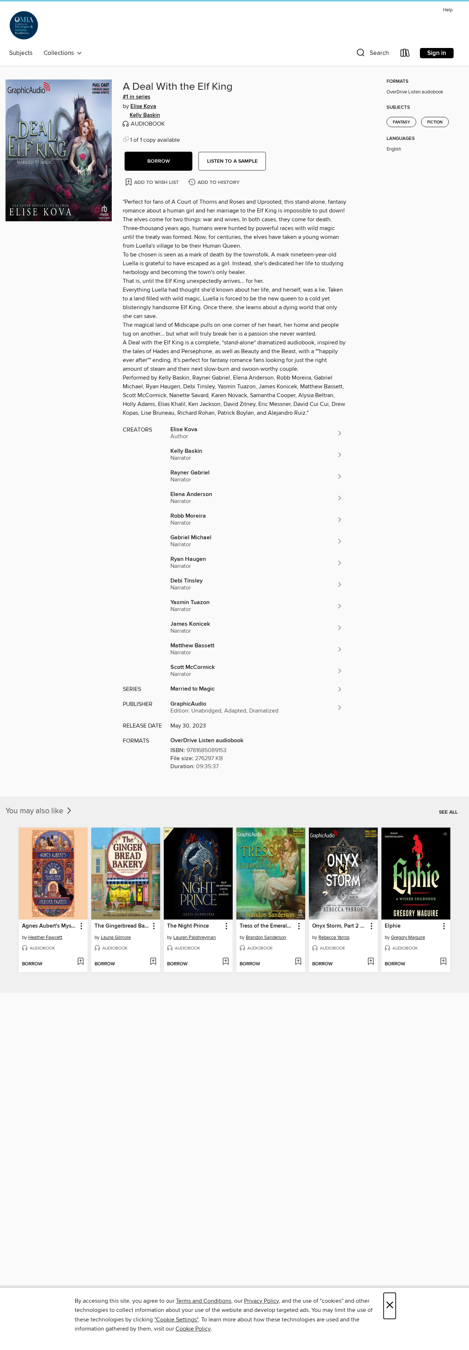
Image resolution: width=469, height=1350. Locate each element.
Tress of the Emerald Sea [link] (267, 926)
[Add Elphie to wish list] (443, 962)
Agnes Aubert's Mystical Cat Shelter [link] (49, 926)
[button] (372, 54)
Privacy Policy (261, 1301)
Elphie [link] (392, 926)
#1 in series (136, 97)
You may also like (35, 811)
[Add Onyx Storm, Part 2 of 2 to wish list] (370, 962)
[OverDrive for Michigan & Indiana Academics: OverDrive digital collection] (24, 25)
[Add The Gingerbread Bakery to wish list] (153, 962)
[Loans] (405, 54)
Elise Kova (143, 106)
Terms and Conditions (203, 1301)
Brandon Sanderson (266, 937)
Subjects (21, 53)
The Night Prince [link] (188, 926)
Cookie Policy (193, 1328)
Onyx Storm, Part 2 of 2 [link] (340, 926)
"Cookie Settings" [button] (176, 1319)
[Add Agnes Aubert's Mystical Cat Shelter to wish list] (80, 962)
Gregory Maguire (408, 937)
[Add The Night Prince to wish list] (225, 962)
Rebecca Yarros (334, 937)
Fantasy (401, 122)
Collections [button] (60, 53)
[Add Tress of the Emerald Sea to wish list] (298, 962)
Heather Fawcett (45, 937)
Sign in (436, 53)
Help (448, 10)
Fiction (435, 122)
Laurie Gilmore (116, 937)
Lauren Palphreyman (194, 937)
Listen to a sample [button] (232, 161)
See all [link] (448, 812)
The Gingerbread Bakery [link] (122, 926)
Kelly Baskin (145, 115)
